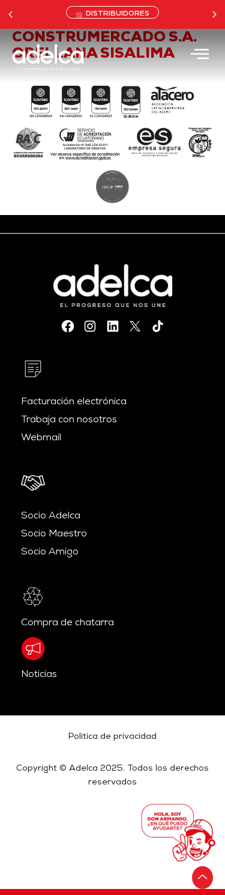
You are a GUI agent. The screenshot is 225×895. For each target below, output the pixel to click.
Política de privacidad (112, 737)
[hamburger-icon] (199, 55)
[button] (10, 14)
